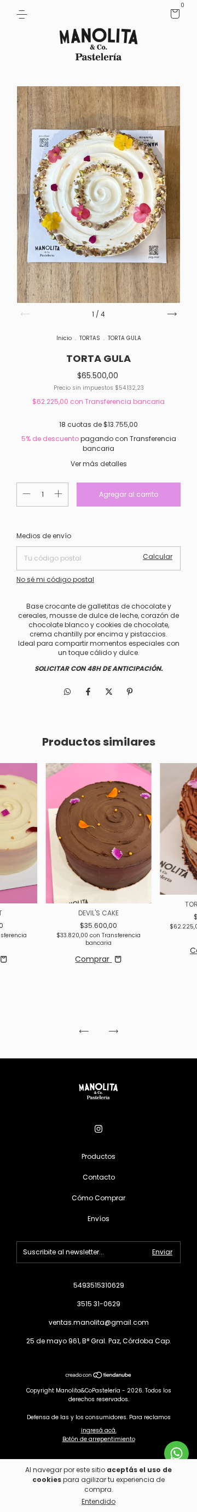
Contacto (99, 1177)
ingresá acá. (99, 1430)
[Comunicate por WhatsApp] (176, 1453)
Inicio (64, 338)
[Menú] (23, 14)
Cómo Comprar (98, 1198)
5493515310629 (98, 1285)
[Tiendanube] (99, 1376)
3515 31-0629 (98, 1303)
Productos (98, 1156)
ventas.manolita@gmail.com (99, 1322)
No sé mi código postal (55, 579)
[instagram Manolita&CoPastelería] (98, 1129)
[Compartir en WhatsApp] (67, 692)
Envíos (98, 1218)
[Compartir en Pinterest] (130, 692)
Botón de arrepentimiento (98, 1439)
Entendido (98, 1501)
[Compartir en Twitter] (110, 692)
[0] (173, 15)
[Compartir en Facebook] (89, 692)
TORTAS (89, 338)
